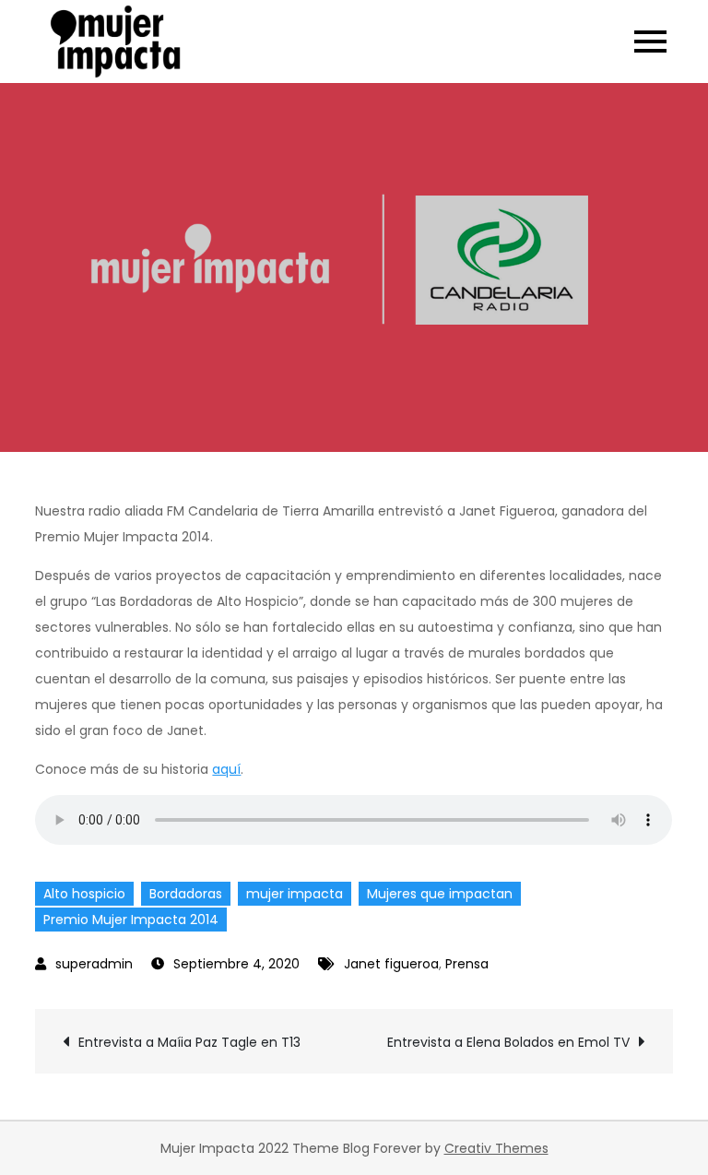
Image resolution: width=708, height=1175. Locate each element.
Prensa (467, 964)
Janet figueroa (391, 964)
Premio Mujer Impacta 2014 (130, 919)
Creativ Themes (496, 1148)
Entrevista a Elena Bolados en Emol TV (508, 1042)
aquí (226, 769)
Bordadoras (185, 893)
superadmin (94, 964)
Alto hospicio (84, 893)
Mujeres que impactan (440, 893)
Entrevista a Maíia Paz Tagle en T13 (189, 1042)
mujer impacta (294, 893)
